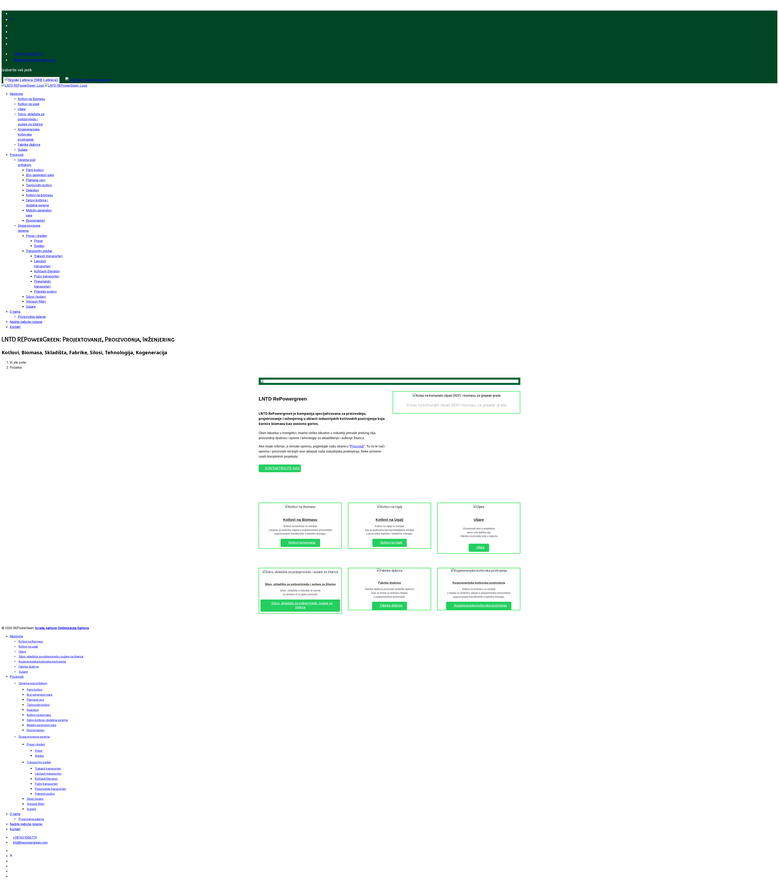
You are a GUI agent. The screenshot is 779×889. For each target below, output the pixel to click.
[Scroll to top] (3, 885)
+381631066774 (28, 54)
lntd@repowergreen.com (35, 60)
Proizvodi (17, 155)
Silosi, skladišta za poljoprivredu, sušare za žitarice (301, 605)
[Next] (514, 381)
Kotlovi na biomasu (39, 195)
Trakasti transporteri (48, 256)
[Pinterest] (11, 25)
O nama (15, 312)
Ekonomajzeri (35, 221)
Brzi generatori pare (40, 175)
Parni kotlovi (35, 170)
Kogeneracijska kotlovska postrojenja (29, 134)
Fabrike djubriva (29, 145)
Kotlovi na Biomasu (31, 99)
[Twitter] (11, 19)
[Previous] (265, 381)
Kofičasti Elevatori (47, 271)
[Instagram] (11, 38)
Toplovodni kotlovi (39, 185)
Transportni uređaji (39, 251)
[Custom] (11, 44)
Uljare (22, 109)
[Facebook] (11, 13)
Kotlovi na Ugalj (389, 520)
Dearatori (32, 190)
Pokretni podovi (45, 292)
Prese (38, 241)
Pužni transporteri (46, 276)
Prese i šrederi (36, 236)
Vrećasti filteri (36, 302)
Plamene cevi (35, 180)
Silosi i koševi (36, 297)
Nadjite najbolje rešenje (26, 322)
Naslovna (16, 94)
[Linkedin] (11, 31)
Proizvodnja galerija (32, 317)
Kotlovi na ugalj (28, 104)
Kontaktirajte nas (282, 468)
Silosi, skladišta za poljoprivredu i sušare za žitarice (31, 119)
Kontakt (15, 327)
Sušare (23, 150)
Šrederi (39, 246)
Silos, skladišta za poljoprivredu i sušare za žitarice (300, 584)
